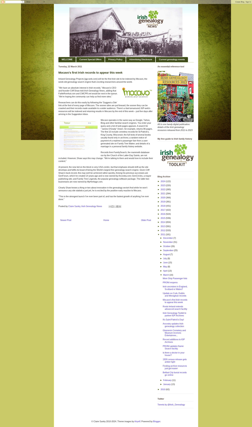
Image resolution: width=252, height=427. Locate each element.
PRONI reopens (170, 282)
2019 (163, 202)
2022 (163, 189)
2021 (163, 193)
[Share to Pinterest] (120, 206)
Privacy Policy (115, 59)
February (167, 380)
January (167, 384)
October (167, 246)
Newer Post (65, 220)
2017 (163, 210)
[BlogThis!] (112, 206)
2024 (163, 181)
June (165, 262)
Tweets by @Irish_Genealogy (171, 405)
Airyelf (137, 421)
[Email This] (110, 206)
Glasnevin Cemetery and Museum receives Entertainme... (174, 332)
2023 (163, 185)
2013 (163, 226)
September (168, 250)
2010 (163, 389)
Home (106, 220)
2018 (163, 206)
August (166, 254)
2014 (163, 222)
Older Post (146, 220)
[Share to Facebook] (117, 206)
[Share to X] (115, 206)
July (165, 258)
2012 (163, 230)
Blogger (156, 421)
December (168, 238)
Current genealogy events (172, 59)
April (165, 271)
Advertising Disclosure (140, 59)
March (166, 275)
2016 (163, 214)
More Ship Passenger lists (175, 278)
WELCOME (67, 59)
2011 (163, 234)
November (168, 242)
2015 (163, 218)
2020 (163, 198)
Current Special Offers (90, 59)
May (165, 267)
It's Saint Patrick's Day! (173, 320)
